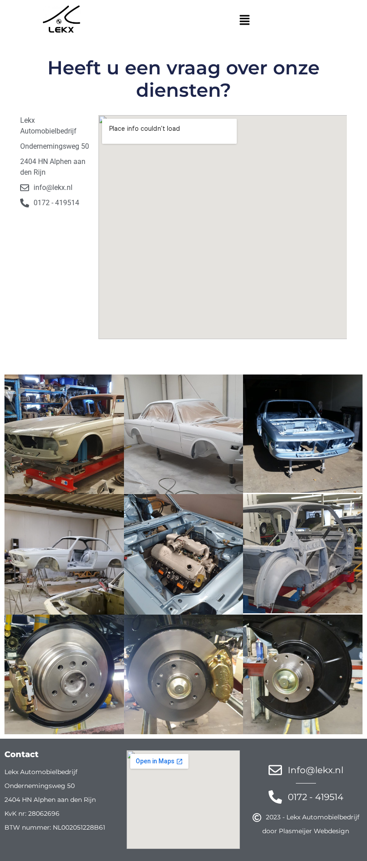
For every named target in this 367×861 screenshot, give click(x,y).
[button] (244, 20)
